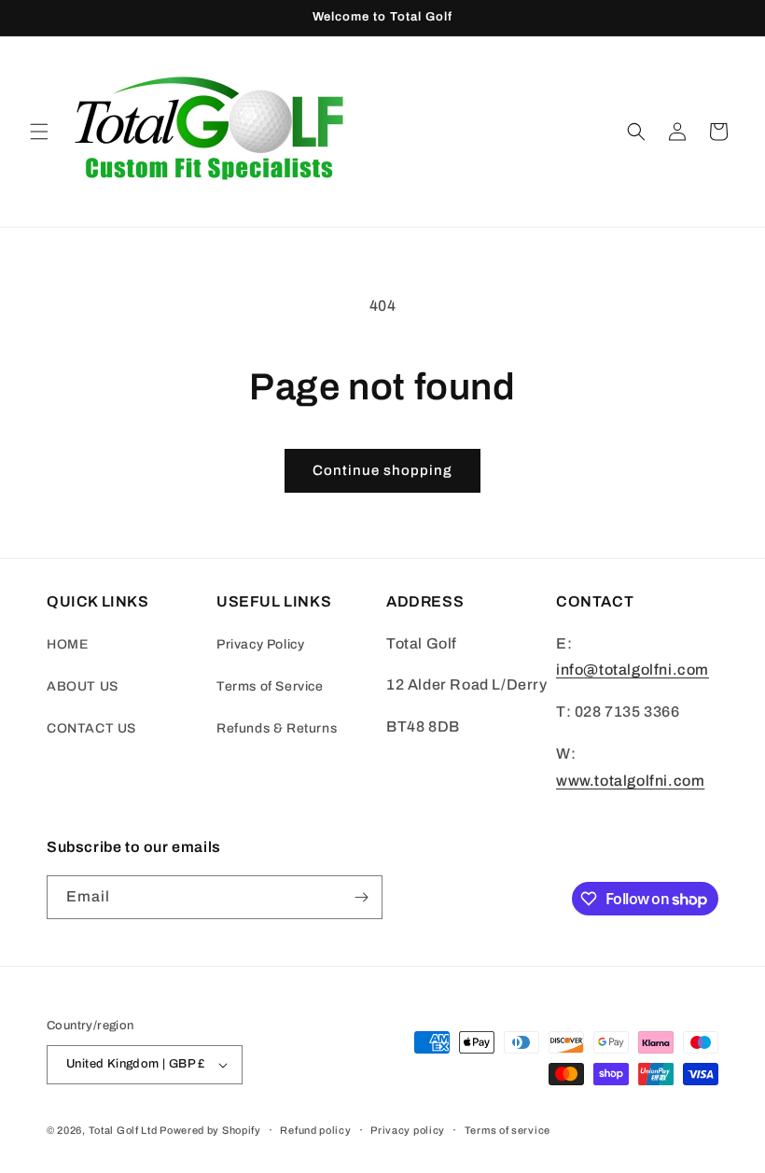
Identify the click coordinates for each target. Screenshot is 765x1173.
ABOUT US (82, 686)
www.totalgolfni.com (630, 781)
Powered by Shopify (210, 1130)
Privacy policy (407, 1130)
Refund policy (315, 1130)
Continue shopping (382, 470)
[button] (39, 131)
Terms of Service (270, 686)
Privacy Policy (260, 644)
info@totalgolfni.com (632, 669)
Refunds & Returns (276, 728)
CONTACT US (91, 728)
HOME (67, 644)
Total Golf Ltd (123, 1130)
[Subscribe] (361, 897)
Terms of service (507, 1130)
